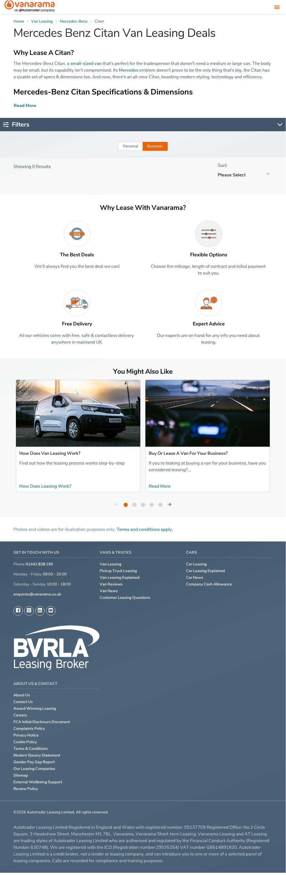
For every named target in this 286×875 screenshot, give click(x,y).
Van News (109, 591)
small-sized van (86, 63)
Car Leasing (196, 564)
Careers (20, 715)
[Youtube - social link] (50, 610)
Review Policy (25, 788)
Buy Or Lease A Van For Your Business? (188, 453)
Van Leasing (110, 564)
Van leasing (42, 21)
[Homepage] (29, 7)
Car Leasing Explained (205, 570)
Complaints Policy (29, 728)
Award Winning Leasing (34, 708)
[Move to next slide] (169, 504)
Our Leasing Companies (34, 768)
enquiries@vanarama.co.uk (37, 594)
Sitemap (20, 775)
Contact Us (23, 701)
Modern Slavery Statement (36, 755)
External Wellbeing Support (37, 782)
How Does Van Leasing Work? (49, 453)
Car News (194, 577)
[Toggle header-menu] (277, 7)
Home (18, 21)
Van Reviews (111, 584)
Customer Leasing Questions (125, 597)
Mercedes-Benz (74, 21)
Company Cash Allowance (209, 584)
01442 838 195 (39, 564)
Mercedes (128, 70)
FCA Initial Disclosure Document (41, 722)
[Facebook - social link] (18, 610)
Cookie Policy (25, 742)
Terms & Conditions (30, 748)
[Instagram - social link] (29, 610)
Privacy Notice (26, 735)
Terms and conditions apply (144, 529)
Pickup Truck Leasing (118, 570)
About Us (21, 695)
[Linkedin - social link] (39, 610)
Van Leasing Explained (120, 577)
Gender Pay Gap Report (34, 762)
